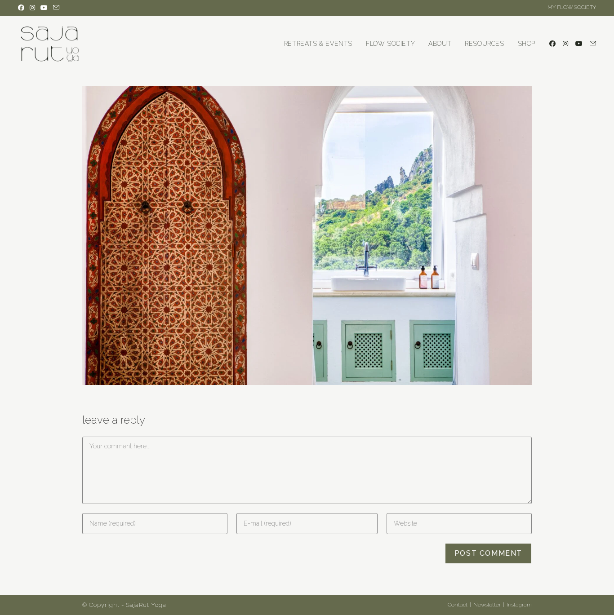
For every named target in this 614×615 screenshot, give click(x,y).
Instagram (519, 605)
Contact (457, 605)
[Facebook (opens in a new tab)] (22, 7)
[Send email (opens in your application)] (56, 7)
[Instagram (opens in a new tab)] (32, 7)
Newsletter (487, 605)
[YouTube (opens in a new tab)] (44, 7)
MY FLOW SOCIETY (571, 7)
